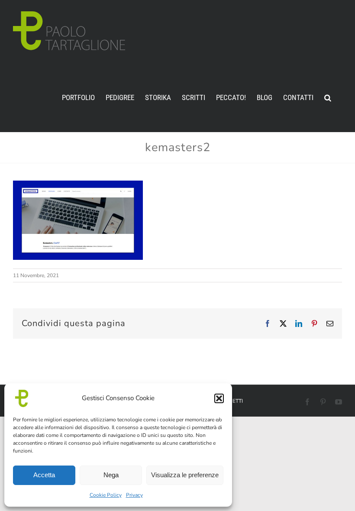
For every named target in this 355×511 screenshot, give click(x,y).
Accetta (44, 475)
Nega (111, 475)
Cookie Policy (106, 495)
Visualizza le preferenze (185, 475)
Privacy (134, 495)
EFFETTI (233, 401)
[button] (219, 398)
